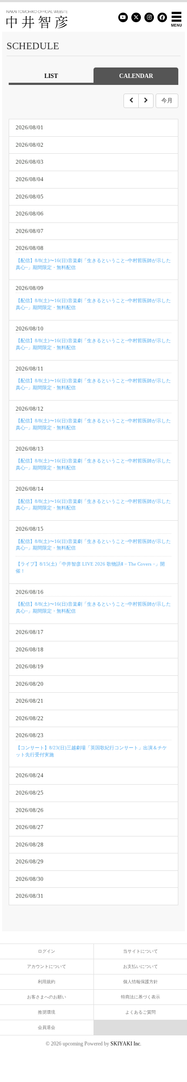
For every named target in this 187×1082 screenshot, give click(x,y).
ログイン (46, 951)
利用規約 (46, 981)
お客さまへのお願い (46, 996)
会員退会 (46, 1027)
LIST (51, 76)
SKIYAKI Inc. (125, 1044)
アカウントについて (46, 966)
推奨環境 (46, 1012)
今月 (167, 100)
